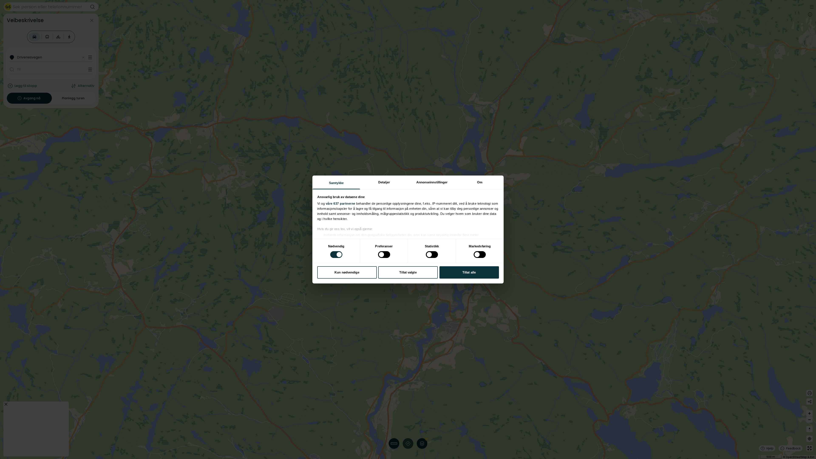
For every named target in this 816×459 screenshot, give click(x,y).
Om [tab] (479, 182)
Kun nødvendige (346, 272)
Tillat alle (469, 272)
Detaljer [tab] (384, 182)
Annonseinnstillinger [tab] (432, 182)
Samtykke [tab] (336, 183)
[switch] (384, 254)
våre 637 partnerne (340, 203)
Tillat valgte (407, 272)
